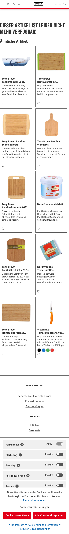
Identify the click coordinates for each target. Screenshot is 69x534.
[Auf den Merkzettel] (3, 103)
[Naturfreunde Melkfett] (51, 187)
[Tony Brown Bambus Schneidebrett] (16, 124)
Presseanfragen (34, 406)
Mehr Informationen (34, 500)
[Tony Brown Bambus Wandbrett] (51, 124)
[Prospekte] (18, 4)
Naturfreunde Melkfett (50, 204)
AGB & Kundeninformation (42, 524)
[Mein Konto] (60, 4)
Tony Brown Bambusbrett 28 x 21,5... (15, 268)
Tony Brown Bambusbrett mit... (47, 80)
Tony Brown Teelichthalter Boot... (13, 80)
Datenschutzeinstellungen (35, 507)
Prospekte (34, 430)
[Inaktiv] (59, 454)
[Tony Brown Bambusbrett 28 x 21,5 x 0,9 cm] (16, 250)
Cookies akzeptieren (17, 515)
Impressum (17, 524)
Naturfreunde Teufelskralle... (45, 268)
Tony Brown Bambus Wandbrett (48, 143)
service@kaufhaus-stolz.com (34, 396)
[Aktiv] (59, 444)
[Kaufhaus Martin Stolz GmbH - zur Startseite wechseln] (38, 4)
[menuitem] (64, 4)
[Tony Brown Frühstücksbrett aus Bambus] (16, 312)
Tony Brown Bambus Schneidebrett (13, 143)
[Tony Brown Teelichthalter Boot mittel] (16, 61)
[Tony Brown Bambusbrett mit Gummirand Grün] (51, 61)
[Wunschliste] (64, 4)
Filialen (34, 425)
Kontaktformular (34, 401)
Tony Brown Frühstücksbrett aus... (14, 331)
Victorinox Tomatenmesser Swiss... (50, 331)
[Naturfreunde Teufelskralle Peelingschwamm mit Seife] (51, 250)
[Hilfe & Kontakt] (8, 4)
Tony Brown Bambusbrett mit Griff (14, 206)
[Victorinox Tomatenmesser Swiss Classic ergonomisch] (51, 312)
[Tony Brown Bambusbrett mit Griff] (16, 187)
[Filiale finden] (14, 4)
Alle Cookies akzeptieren (49, 515)
